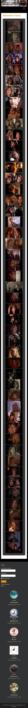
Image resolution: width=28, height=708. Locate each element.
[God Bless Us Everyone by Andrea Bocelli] (14, 80)
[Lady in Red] (14, 471)
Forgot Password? (5, 584)
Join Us (2, 586)
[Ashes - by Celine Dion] (14, 69)
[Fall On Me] (14, 515)
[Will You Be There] (14, 439)
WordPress (14, 706)
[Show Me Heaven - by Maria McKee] (14, 167)
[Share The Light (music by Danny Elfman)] (14, 135)
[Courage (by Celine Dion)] (14, 211)
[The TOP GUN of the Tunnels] (14, 265)
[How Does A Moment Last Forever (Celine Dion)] (14, 308)
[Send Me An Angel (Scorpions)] (14, 319)
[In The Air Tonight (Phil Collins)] (14, 330)
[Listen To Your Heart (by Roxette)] (14, 200)
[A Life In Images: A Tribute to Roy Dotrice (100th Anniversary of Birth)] (14, 102)
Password (3, 573)
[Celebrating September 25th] (14, 417)
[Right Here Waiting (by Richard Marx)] (14, 254)
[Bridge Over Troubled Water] (14, 482)
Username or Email (6, 568)
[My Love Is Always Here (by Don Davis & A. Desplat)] (14, 156)
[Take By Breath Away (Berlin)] (14, 363)
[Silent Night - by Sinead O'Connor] (14, 26)
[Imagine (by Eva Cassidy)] (14, 222)
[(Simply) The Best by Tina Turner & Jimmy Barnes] (14, 91)
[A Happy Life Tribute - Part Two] (14, 374)
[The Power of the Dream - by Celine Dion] (14, 189)
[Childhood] (14, 493)
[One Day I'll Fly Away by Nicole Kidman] (14, 287)
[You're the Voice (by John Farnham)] (14, 48)
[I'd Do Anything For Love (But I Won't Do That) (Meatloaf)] (14, 341)
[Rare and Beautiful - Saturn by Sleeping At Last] (14, 276)
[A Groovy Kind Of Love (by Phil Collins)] (14, 124)
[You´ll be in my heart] (14, 547)
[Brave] (14, 537)
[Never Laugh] (14, 504)
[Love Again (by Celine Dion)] (14, 113)
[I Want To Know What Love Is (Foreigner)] (14, 352)
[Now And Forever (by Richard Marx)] (14, 145)
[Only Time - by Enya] (14, 178)
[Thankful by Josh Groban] (14, 406)
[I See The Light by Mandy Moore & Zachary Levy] (14, 59)
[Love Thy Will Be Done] (14, 428)
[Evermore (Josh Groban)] (14, 298)
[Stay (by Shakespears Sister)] (14, 232)
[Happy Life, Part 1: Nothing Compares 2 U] (14, 384)
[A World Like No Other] (14, 461)
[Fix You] (14, 526)
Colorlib (18, 705)
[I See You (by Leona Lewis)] (14, 243)
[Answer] (14, 450)
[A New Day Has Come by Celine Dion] (14, 395)
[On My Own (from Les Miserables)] (14, 37)
